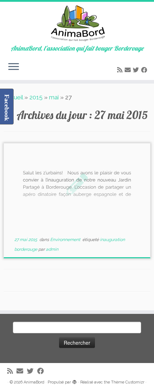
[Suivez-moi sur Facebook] (145, 70)
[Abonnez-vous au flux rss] (121, 70)
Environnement (65, 239)
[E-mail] (129, 70)
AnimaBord (34, 382)
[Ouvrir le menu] (13, 67)
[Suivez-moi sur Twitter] (137, 70)
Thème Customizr (127, 382)
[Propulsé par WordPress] (74, 380)
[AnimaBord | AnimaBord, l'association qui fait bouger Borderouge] (77, 23)
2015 (36, 97)
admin (52, 249)
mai (54, 97)
